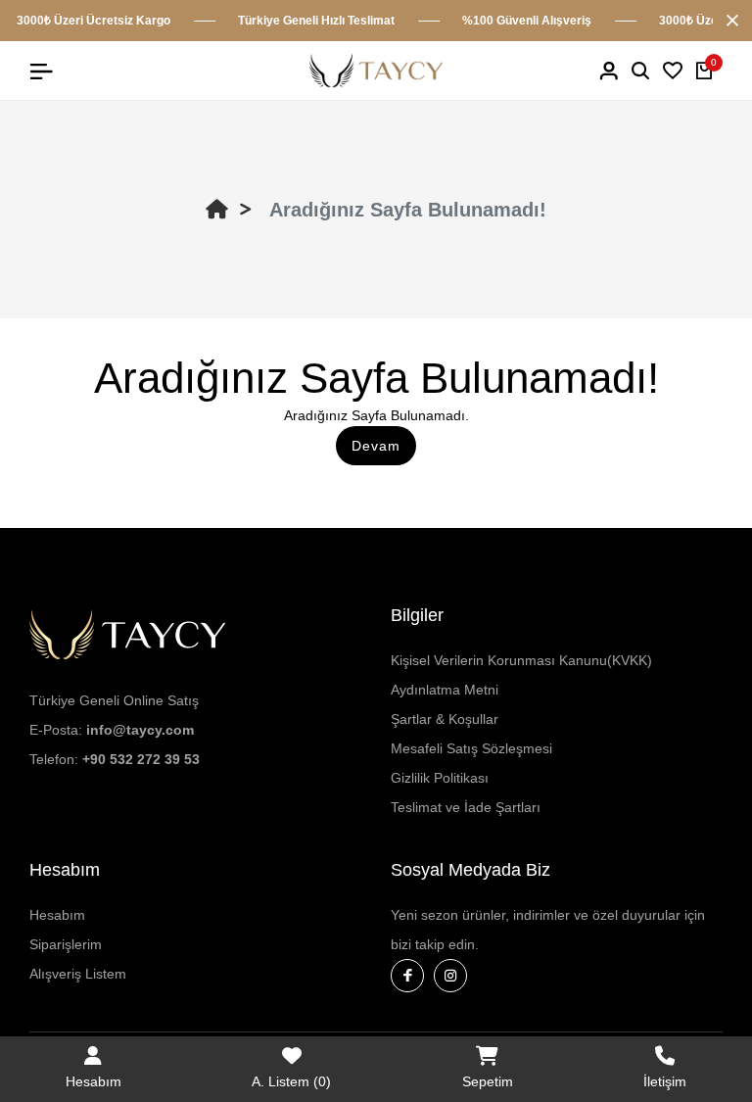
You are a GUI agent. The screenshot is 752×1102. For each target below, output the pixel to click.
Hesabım (57, 915)
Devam (376, 446)
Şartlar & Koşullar (444, 719)
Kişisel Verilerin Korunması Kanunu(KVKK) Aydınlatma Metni (521, 674)
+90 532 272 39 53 (141, 759)
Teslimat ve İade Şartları (465, 807)
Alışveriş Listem (77, 974)
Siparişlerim (65, 944)
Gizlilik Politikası (440, 778)
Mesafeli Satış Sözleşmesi (471, 748)
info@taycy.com (140, 730)
